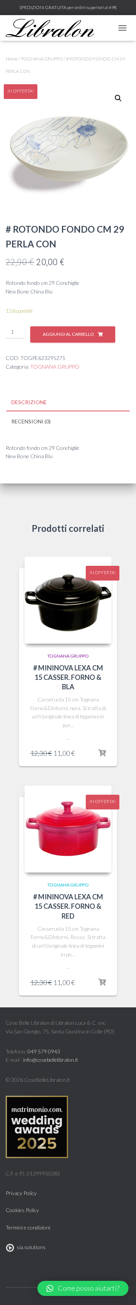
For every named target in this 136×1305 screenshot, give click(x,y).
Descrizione (29, 402)
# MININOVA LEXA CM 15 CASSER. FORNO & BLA (68, 677)
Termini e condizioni (28, 1227)
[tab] (68, 402)
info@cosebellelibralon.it (50, 1059)
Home (12, 59)
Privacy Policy (21, 1193)
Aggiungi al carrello (68, 334)
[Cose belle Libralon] (53, 28)
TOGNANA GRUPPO (42, 59)
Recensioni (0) (31, 421)
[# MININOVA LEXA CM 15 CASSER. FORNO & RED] (68, 829)
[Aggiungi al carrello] (102, 753)
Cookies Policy (22, 1210)
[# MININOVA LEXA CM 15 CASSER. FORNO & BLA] (68, 600)
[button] (82, 1288)
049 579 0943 (44, 1051)
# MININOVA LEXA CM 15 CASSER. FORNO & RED (68, 906)
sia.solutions (30, 1247)
